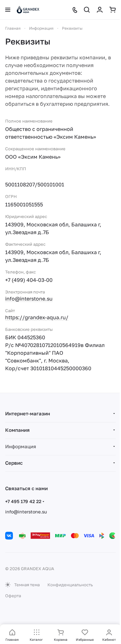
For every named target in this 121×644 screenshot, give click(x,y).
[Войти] (99, 9)
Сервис (14, 463)
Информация (20, 446)
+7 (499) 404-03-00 (29, 280)
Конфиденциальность (70, 584)
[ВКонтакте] (9, 536)
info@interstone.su (29, 298)
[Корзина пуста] (112, 9)
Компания (17, 430)
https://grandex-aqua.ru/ (36, 317)
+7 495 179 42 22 (23, 501)
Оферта (13, 595)
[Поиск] (87, 9)
